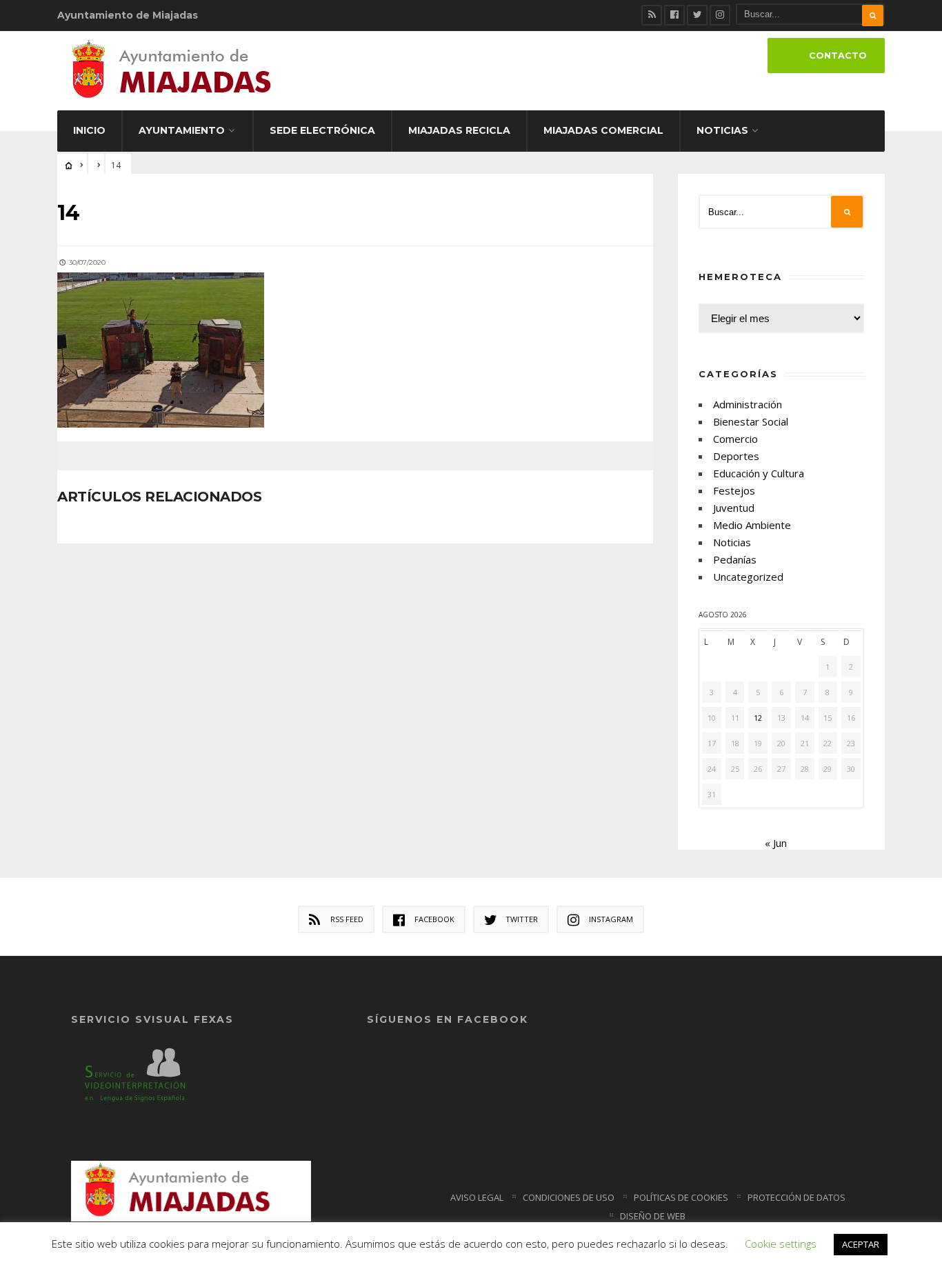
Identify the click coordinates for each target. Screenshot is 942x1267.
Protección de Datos (796, 1197)
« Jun (776, 843)
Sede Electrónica (322, 130)
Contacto (838, 55)
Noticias (722, 130)
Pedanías (734, 559)
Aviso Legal (476, 1197)
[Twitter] (697, 15)
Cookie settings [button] (780, 1243)
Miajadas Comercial (603, 130)
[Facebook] (674, 15)
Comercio (735, 439)
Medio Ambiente (752, 525)
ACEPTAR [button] (860, 1244)
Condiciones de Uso (568, 1197)
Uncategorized (748, 576)
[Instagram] (720, 15)
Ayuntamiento (182, 130)
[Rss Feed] (651, 15)
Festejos (734, 490)
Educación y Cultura (758, 473)
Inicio (89, 130)
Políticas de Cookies (681, 1197)
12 (758, 717)
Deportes (736, 456)
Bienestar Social (750, 421)
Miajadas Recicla (459, 130)
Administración (747, 404)
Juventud (733, 508)
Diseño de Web (652, 1216)
